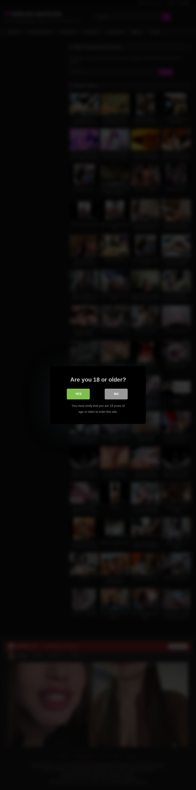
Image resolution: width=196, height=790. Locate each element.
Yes (78, 394)
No (116, 394)
